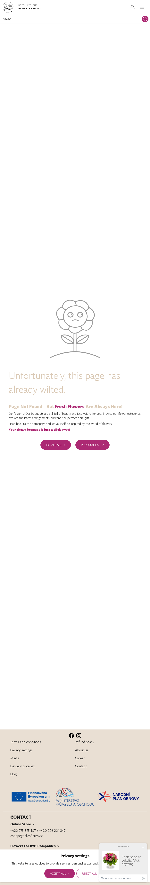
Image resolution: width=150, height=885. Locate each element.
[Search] (145, 19)
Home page (55, 445)
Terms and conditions (25, 742)
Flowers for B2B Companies (34, 846)
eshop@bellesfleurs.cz (26, 836)
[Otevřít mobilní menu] (142, 7)
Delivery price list (22, 766)
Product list (92, 445)
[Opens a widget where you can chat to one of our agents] (123, 863)
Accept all (59, 873)
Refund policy (84, 742)
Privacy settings (21, 750)
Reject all (91, 873)
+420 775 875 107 (29, 8)
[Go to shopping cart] (132, 7)
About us (81, 750)
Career (80, 758)
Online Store (22, 824)
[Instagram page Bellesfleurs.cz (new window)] (78, 735)
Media (14, 758)
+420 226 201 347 (52, 830)
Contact (81, 766)
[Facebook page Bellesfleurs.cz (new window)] (71, 735)
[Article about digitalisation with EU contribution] (32, 796)
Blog (13, 774)
